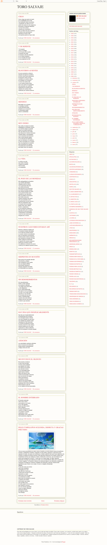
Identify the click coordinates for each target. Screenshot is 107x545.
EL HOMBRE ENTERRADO (28, 397)
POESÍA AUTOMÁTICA (75, 271)
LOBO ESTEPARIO (74, 223)
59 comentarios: (36, 303)
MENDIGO (22, 102)
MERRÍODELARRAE (74, 244)
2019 (72, 48)
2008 (72, 72)
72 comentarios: (36, 93)
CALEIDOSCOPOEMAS (75, 166)
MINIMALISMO (73, 249)
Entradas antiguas (59, 501)
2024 (72, 37)
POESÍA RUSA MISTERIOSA (76, 279)
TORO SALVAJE (30, 6)
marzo (74, 140)
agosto (74, 129)
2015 (72, 57)
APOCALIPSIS (72, 157)
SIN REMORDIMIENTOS (27, 279)
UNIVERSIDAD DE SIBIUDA (76, 296)
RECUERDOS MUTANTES (75, 289)
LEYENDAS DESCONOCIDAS (76, 220)
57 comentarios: (36, 248)
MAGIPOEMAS (73, 230)
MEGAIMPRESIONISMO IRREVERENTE (75, 241)
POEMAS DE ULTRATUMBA (76, 259)
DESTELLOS (72, 184)
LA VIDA (21, 159)
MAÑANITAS (72, 235)
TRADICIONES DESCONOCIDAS (77, 294)
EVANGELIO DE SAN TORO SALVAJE (78, 209)
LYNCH (71, 227)
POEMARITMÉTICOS (74, 254)
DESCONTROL (73, 181)
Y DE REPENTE (24, 46)
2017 (72, 52)
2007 (72, 74)
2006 (72, 76)
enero (74, 144)
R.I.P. (70, 284)
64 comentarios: (36, 38)
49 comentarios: (36, 218)
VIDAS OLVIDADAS (74, 301)
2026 (72, 33)
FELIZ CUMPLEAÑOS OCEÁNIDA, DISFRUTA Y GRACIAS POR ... (78, 123)
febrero (74, 142)
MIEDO (71, 246)
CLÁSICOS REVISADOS (75, 174)
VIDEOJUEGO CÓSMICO (75, 303)
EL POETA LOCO (73, 204)
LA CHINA (71, 218)
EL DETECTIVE (73, 196)
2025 (72, 35)
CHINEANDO (72, 171)
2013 (72, 61)
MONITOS (71, 251)
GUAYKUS (71, 213)
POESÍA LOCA (73, 276)
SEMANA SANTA (73, 291)
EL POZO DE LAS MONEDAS (29, 178)
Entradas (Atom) (44, 504)
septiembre (75, 127)
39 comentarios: (36, 495)
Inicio (42, 501)
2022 (72, 42)
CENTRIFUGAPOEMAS (75, 169)
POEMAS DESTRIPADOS (75, 261)
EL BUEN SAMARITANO (75, 191)
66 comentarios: (36, 332)
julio (73, 131)
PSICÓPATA (72, 281)
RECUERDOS (72, 286)
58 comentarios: (36, 271)
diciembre (75, 78)
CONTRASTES (73, 176)
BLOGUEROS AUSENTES (28, 70)
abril (73, 138)
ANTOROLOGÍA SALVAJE (75, 26)
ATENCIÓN (22, 340)
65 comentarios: (36, 350)
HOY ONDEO (23, 123)
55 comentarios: (36, 170)
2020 (72, 46)
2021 (72, 44)
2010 (72, 67)
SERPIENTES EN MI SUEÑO (29, 257)
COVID (71, 179)
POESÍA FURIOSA (73, 274)
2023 (72, 40)
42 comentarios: (36, 150)
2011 (72, 65)
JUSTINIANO (72, 215)
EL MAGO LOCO (73, 201)
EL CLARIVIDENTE (74, 194)
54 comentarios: (36, 62)
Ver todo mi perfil (80, 18)
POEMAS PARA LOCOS (75, 266)
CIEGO (21, 16)
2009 (72, 70)
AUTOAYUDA (72, 159)
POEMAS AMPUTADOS (75, 256)
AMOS (71, 154)
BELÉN (71, 164)
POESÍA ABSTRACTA (74, 269)
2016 (72, 55)
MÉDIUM (71, 237)
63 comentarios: (36, 419)
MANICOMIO (72, 232)
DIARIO (71, 186)
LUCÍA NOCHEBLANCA (75, 225)
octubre (74, 82)
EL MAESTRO (72, 199)
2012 (72, 63)
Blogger (63, 541)
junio (73, 133)
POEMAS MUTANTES (74, 264)
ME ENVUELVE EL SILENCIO (29, 359)
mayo (73, 136)
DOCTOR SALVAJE (74, 189)
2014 (72, 59)
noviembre (75, 80)
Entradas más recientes (24, 501)
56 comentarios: (36, 114)
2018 (72, 50)
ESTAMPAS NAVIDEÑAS (75, 206)
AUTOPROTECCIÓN (74, 162)
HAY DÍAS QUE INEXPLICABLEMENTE (33, 312)
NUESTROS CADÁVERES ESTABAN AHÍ (34, 227)
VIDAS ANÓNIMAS (74, 298)
